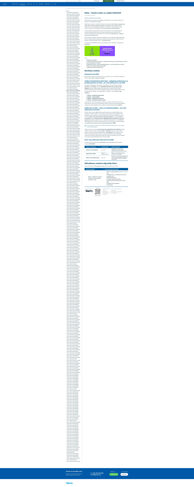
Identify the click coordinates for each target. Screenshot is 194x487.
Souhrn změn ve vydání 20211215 (72, 224)
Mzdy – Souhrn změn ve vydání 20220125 (74, 217)
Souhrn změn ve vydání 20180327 (72, 381)
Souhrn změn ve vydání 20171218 (72, 387)
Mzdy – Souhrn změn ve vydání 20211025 (74, 232)
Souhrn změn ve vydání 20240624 (72, 107)
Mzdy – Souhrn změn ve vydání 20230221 (74, 175)
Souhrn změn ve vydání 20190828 (72, 330)
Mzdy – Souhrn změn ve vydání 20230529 (74, 164)
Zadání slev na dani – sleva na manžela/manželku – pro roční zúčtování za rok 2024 (106, 64)
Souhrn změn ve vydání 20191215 (72, 315)
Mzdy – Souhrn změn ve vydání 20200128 (74, 309)
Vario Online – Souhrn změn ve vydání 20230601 (75, 161)
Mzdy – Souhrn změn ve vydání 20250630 (74, 66)
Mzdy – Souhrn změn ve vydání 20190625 (74, 337)
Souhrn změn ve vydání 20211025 (72, 230)
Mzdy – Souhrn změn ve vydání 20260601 (74, 21)
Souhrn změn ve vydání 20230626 (73, 158)
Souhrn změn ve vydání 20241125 (72, 92)
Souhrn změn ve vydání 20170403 (72, 408)
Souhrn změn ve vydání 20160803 (73, 434)
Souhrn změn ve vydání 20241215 (112, 28)
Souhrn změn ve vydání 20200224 (73, 304)
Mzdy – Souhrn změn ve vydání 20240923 (74, 99)
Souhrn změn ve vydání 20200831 (73, 277)
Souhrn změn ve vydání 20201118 (72, 268)
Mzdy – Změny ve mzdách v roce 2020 (73, 312)
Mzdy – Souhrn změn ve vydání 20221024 (74, 191)
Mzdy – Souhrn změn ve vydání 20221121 (74, 188)
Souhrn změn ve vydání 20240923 (72, 98)
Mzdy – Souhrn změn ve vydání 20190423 (74, 343)
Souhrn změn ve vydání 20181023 (72, 364)
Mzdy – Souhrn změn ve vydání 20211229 (74, 218)
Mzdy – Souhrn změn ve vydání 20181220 (74, 354)
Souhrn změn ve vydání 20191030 (72, 321)
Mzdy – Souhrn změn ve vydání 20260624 (74, 15)
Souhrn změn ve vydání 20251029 (72, 51)
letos (117, 37)
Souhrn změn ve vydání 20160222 (72, 449)
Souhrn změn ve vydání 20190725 (72, 333)
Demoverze (124, 474)
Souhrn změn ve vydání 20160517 (72, 440)
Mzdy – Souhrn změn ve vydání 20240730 (74, 105)
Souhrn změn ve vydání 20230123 (72, 176)
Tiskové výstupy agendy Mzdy (114, 179)
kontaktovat (87, 44)
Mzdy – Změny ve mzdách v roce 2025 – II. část (75, 84)
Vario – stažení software (113, 171)
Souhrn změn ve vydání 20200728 (73, 280)
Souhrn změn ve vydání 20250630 (73, 65)
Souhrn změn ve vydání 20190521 (72, 339)
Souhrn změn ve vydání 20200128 (73, 307)
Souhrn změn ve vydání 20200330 (73, 298)
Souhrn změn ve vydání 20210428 (72, 247)
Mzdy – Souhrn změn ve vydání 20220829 (74, 197)
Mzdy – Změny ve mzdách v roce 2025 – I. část (98, 25)
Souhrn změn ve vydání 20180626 (73, 375)
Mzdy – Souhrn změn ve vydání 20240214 (74, 125)
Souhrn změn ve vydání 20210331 (72, 250)
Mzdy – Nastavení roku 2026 (72, 45)
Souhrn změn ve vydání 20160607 (73, 438)
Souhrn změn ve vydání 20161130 (72, 423)
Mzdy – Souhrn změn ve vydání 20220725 (74, 199)
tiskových (112, 142)
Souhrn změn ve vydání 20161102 (72, 426)
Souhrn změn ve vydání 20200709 (73, 283)
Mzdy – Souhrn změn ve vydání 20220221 (74, 214)
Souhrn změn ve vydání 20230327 (72, 169)
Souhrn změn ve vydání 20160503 (73, 441)
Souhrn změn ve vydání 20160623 (72, 437)
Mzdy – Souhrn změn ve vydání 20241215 (74, 90)
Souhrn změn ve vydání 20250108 (73, 81)
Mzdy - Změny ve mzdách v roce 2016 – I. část (75, 461)
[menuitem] (96, 1)
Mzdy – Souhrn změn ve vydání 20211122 (74, 229)
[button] (65, 11)
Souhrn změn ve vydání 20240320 (73, 116)
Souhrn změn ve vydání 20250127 (72, 77)
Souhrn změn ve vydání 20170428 (72, 405)
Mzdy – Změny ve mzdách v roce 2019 (73, 360)
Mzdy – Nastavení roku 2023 (72, 182)
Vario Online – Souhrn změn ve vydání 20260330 (75, 30)
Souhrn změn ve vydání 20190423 (72, 342)
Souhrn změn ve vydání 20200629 (73, 286)
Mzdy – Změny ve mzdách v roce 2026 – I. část (75, 44)
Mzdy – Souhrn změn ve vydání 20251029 (74, 53)
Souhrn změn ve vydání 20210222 (72, 253)
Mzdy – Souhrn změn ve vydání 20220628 (74, 202)
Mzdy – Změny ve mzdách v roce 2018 (73, 390)
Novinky (78, 8)
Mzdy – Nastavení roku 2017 (72, 420)
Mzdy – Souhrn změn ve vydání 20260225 (74, 36)
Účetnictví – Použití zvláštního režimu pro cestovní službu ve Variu (78, 220)
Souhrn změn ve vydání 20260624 (73, 12)
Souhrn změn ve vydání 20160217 (72, 450)
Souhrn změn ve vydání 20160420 (73, 443)
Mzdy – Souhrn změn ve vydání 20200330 (74, 300)
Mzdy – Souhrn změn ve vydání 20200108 (74, 310)
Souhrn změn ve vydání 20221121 (72, 187)
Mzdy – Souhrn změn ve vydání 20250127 (74, 78)
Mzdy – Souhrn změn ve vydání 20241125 (74, 93)
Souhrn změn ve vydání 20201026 (73, 271)
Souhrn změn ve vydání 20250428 (73, 71)
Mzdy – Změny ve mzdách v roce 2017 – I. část (75, 422)
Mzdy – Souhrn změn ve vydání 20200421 (74, 295)
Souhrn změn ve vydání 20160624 (72, 435)
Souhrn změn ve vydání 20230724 (72, 155)
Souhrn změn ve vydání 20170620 (72, 402)
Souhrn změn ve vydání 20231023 (72, 146)
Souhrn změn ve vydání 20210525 (72, 244)
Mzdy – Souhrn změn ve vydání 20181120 (74, 363)
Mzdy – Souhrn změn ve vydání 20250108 (74, 83)
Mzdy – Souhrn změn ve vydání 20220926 (74, 194)
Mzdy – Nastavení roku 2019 (72, 358)
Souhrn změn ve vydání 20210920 (73, 233)
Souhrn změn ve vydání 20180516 (72, 378)
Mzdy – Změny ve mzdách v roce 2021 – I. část (75, 262)
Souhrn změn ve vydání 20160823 (72, 431)
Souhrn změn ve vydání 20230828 (73, 152)
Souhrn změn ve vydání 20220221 (72, 212)
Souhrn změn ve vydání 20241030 (72, 95)
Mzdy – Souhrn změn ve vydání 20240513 (74, 111)
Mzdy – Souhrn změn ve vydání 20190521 (74, 340)
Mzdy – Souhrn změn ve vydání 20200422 (74, 292)
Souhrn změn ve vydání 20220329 (72, 209)
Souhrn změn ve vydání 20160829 (73, 429)
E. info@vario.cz (96, 474)
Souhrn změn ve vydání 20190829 (72, 328)
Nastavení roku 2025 (92, 60)
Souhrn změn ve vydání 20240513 (72, 110)
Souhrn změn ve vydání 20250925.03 (73, 54)
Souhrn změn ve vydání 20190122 (72, 351)
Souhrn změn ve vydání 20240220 (73, 122)
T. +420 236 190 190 (97, 473)
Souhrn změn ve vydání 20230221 (72, 173)
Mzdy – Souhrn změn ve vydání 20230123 (74, 179)
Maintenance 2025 (106, 40)
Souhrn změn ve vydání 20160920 (73, 428)
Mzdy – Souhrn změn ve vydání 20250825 (74, 60)
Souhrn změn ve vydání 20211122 (72, 227)
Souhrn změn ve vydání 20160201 (72, 455)
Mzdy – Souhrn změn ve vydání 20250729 (74, 63)
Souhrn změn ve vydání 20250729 (72, 62)
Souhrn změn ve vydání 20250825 (72, 59)
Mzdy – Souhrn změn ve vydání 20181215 (74, 357)
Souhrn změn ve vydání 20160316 (72, 446)
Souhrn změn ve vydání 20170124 (72, 414)
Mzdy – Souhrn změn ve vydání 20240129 (74, 128)
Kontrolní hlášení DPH (70, 452)
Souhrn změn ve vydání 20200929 (73, 274)
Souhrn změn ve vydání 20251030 (72, 50)
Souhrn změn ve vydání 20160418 (72, 444)
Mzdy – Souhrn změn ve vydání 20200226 (74, 303)
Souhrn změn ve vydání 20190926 (72, 325)
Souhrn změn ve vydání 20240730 (72, 104)
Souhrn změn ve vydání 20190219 (72, 348)
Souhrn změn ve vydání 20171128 (72, 393)
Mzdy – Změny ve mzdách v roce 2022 (73, 221)
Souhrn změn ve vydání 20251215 (72, 47)
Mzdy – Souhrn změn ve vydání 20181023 (74, 366)
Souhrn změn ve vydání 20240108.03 (73, 131)
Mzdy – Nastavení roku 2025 (98, 78)
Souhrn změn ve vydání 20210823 (72, 235)
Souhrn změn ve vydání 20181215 (72, 355)
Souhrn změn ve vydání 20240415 (72, 113)
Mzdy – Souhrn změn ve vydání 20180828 (74, 372)
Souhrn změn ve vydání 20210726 (72, 238)
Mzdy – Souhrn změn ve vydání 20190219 (74, 349)
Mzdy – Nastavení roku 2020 (72, 313)
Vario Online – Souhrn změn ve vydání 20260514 (75, 24)
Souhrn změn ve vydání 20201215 (72, 265)
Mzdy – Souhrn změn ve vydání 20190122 (74, 352)
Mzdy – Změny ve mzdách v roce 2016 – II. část (75, 458)
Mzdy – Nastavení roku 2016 (72, 459)
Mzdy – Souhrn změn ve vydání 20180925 (74, 369)
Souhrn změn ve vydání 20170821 (72, 399)
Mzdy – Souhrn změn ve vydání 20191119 (74, 319)
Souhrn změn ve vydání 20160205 (73, 453)
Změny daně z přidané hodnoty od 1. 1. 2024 (74, 140)
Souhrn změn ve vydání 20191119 (72, 318)
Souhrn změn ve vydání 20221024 (72, 190)
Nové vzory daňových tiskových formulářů (97, 65)
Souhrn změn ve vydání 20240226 (72, 119)
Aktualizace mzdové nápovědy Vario (95, 67)
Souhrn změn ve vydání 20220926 (73, 193)
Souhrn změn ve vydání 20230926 (73, 149)
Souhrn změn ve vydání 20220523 (72, 203)
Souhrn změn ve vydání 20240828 (73, 101)
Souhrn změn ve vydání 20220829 (73, 196)
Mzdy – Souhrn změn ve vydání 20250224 (74, 75)
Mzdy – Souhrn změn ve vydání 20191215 (74, 316)
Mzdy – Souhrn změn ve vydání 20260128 (74, 39)
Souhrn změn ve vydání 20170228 (72, 411)
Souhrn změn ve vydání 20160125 (72, 456)
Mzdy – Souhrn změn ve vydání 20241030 (74, 96)
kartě (92, 86)
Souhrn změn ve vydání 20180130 (72, 384)
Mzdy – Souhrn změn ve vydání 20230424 (74, 167)
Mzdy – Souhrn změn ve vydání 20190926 (74, 327)
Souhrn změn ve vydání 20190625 (72, 336)
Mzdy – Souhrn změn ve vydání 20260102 (74, 42)
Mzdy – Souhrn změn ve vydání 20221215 (74, 185)
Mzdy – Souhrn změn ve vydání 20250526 (74, 69)
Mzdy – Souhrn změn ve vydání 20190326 (74, 346)
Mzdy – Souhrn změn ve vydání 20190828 (74, 331)
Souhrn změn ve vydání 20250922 (72, 56)
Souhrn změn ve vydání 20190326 (72, 345)
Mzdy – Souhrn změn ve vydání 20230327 (74, 170)
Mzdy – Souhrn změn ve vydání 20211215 (74, 226)
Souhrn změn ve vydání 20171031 (72, 396)
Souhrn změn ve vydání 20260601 (73, 18)
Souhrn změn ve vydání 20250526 (72, 68)
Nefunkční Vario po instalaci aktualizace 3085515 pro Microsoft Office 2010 (80, 447)
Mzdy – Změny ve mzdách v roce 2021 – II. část (75, 256)
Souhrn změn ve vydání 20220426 (73, 206)
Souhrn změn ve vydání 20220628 (73, 200)
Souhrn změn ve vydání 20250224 (72, 74)
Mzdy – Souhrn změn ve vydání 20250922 (74, 57)
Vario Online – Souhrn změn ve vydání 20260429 (75, 27)
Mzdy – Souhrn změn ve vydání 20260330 (74, 33)
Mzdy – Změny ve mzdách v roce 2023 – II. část (75, 178)
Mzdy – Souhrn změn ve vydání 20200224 (74, 306)
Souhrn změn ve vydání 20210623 (72, 241)
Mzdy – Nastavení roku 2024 (72, 137)
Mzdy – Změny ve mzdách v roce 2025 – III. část (75, 80)
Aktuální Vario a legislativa (113, 183)
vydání (101, 20)
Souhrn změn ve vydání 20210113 (72, 259)
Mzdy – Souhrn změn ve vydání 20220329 (74, 211)
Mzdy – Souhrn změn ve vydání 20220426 (74, 208)
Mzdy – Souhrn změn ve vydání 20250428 (74, 72)
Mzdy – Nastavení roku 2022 (72, 223)
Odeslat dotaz (114, 474)
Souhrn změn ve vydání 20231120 (72, 143)
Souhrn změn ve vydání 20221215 (72, 184)
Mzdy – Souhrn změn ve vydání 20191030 (74, 322)
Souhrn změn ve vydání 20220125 (72, 215)
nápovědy (98, 166)
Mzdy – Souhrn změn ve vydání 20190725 (74, 334)
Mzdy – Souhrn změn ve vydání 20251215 (74, 48)
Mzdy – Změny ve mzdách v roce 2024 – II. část (75, 134)
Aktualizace (73, 8)
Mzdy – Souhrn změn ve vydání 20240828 (74, 102)
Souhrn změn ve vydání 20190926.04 (73, 324)
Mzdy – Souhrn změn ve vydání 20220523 (74, 205)
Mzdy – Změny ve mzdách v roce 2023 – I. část (75, 181)
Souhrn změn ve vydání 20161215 (72, 417)
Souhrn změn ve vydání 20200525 (73, 289)
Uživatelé (69, 8)
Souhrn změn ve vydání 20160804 (73, 432)
